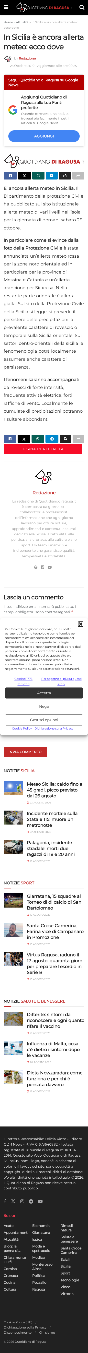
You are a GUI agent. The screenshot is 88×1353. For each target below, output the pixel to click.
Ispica (37, 1239)
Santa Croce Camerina (71, 1250)
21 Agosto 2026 (39, 861)
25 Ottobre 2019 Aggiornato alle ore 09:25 (44, 66)
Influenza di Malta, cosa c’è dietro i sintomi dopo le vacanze (53, 1049)
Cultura (10, 1289)
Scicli (65, 1259)
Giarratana (41, 1232)
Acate (8, 1225)
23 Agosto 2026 (40, 802)
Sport (65, 1273)
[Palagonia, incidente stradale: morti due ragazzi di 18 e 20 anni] (13, 847)
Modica (38, 1257)
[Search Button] (81, 7)
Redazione (27, 58)
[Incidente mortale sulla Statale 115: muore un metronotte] (13, 818)
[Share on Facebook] (10, 176)
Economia (41, 1225)
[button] (80, 624)
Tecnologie (70, 1280)
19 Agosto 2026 (39, 914)
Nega (44, 706)
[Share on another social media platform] (78, 176)
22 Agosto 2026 (40, 832)
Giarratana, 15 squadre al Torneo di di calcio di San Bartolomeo (54, 902)
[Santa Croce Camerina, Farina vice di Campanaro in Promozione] (13, 930)
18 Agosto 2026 (39, 1091)
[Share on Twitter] (24, 176)
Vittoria (67, 1294)
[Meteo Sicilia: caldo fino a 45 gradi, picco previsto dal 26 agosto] (13, 788)
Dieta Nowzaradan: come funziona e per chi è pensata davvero (55, 1078)
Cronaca (11, 1275)
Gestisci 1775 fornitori (23, 681)
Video (65, 1287)
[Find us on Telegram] (31, 1201)
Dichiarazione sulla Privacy (54, 728)
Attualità (22, 22)
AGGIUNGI (44, 136)
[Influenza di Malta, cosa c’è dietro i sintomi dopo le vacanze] (13, 1048)
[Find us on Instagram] (22, 1201)
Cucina (9, 1282)
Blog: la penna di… (12, 1248)
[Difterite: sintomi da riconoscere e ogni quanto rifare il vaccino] (13, 1019)
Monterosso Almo (42, 1266)
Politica (38, 1275)
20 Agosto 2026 (40, 1062)
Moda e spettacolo (41, 1248)
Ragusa (38, 1289)
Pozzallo (39, 1282)
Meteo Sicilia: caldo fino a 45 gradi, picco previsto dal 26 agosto (54, 790)
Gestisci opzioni (44, 720)
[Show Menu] (6, 7)
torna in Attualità (43, 449)
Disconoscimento (18, 1332)
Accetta (44, 693)
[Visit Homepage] (44, 7)
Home (8, 22)
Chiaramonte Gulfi (15, 1259)
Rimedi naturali (67, 1227)
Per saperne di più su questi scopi (61, 681)
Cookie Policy (22, 728)
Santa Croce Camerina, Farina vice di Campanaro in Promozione (55, 931)
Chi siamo (47, 1332)
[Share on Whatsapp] (38, 176)
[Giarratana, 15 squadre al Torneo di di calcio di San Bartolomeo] (13, 900)
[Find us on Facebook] (5, 1201)
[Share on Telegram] (52, 176)
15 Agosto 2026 (39, 944)
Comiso (10, 1269)
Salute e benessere (69, 1239)
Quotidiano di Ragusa (30, 1341)
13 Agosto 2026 (39, 979)
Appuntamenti (16, 1232)
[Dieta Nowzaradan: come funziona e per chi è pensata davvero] (13, 1077)
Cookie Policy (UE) (18, 1322)
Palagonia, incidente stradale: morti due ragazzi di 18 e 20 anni (51, 848)
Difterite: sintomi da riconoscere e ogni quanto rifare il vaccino (55, 1020)
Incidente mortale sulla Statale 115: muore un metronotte (52, 819)
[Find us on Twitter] (13, 1201)
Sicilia (66, 1266)
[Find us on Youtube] (40, 1201)
